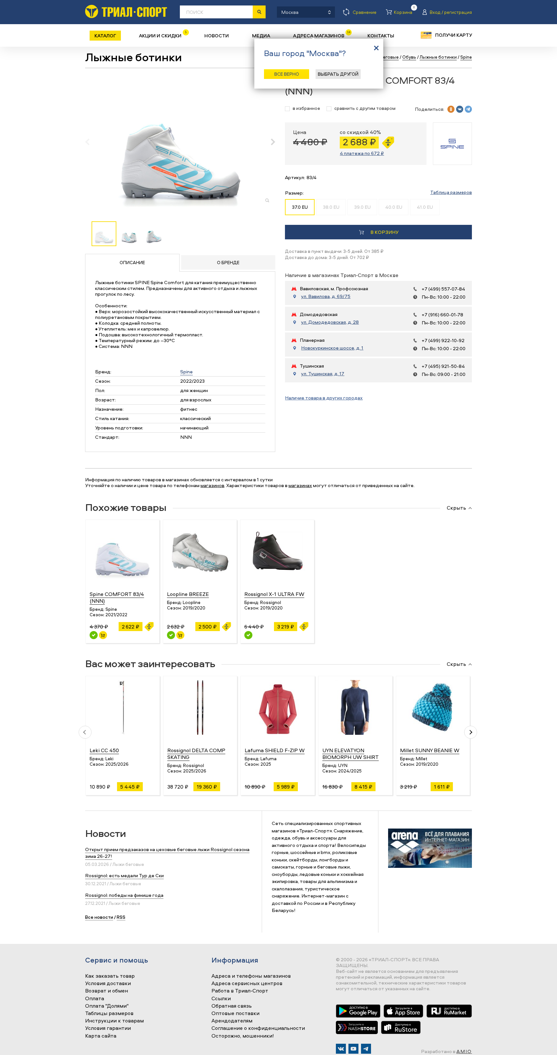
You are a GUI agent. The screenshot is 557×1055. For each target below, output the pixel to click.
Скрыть (456, 508)
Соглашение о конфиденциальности (258, 1028)
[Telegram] (366, 1049)
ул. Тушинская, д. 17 (322, 374)
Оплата (94, 998)
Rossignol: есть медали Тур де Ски (124, 875)
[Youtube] (353, 1049)
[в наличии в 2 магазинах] (94, 635)
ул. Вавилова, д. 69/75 (325, 296)
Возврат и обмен (106, 991)
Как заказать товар (110, 976)
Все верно (286, 74)
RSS (121, 917)
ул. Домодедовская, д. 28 (330, 322)
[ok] (450, 109)
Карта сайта (100, 1036)
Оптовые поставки (235, 1013)
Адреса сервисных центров (246, 983)
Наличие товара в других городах (324, 397)
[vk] (459, 109)
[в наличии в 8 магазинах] (171, 635)
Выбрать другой (338, 74)
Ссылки (221, 998)
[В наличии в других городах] (248, 635)
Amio (464, 1051)
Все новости (99, 917)
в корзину (384, 232)
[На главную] (126, 11)
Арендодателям (231, 1021)
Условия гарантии (108, 1028)
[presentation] (90, 141)
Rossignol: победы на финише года (124, 895)
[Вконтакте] (341, 1049)
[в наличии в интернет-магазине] (103, 635)
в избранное (306, 108)
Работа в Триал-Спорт (239, 991)
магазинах (300, 485)
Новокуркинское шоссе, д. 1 (332, 348)
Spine (186, 371)
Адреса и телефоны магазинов (251, 976)
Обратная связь (231, 1006)
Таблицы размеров (109, 1013)
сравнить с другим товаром (365, 108)
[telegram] (468, 109)
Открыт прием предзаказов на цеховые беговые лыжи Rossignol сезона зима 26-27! (167, 852)
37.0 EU (300, 207)
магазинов (212, 485)
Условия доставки (108, 983)
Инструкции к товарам (114, 1021)
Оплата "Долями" (107, 1006)
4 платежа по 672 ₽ (362, 153)
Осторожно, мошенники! (242, 1036)
